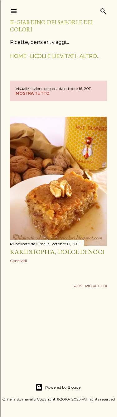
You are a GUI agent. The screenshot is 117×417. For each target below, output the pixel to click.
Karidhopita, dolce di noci (57, 252)
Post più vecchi (90, 285)
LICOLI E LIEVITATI (53, 56)
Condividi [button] (18, 260)
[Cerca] (103, 10)
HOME (18, 56)
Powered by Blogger (63, 387)
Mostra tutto (33, 93)
